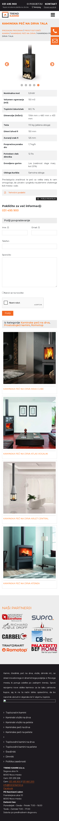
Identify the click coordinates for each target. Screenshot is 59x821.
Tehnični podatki (16, 192)
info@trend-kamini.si (13, 785)
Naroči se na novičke (14, 293)
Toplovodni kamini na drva (20, 742)
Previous (6, 64)
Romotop (37, 325)
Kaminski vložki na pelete (19, 722)
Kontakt (51, 4)
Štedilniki (11, 751)
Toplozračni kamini (16, 712)
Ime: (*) (5, 227)
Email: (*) (36, 227)
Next (52, 64)
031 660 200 (28, 781)
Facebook (8, 788)
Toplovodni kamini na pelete (21, 747)
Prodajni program (12, 30)
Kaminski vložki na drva (18, 717)
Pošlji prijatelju (48, 199)
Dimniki (10, 756)
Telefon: (5, 241)
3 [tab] (29, 85)
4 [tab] (33, 85)
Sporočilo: (6, 255)
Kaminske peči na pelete (19, 732)
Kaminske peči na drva (23, 33)
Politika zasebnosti (16, 761)
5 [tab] (37, 85)
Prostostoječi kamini (17, 325)
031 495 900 (9, 4)
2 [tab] (25, 85)
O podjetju (35, 4)
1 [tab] (21, 85)
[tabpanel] (29, 62)
